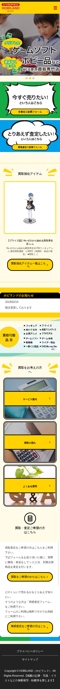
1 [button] (27, 78)
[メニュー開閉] (55, 8)
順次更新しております (18, 307)
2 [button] (30, 78)
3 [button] (33, 78)
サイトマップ (30, 659)
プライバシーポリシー (30, 651)
